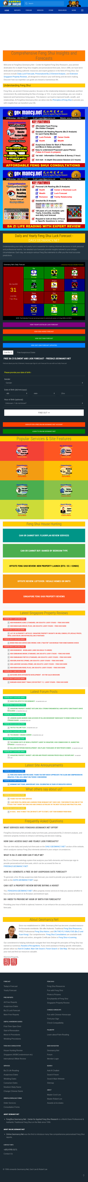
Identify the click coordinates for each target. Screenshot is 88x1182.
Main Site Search (38, 949)
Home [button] (7, 10)
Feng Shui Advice (42, 931)
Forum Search (51, 949)
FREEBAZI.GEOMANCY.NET (58, 358)
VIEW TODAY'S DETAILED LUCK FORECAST (44, 324)
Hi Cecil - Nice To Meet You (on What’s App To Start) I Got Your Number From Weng (40, 812)
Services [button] (40, 10)
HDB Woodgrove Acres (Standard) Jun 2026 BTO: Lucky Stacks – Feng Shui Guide (39, 622)
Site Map (63, 949)
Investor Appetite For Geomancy (22, 701)
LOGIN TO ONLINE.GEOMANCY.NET (44, 431)
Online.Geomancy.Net (15, 1134)
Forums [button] (29, 10)
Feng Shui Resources (73, 929)
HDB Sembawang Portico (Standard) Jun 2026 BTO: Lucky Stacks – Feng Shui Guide (40, 657)
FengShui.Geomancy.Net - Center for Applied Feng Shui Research (32, 1119)
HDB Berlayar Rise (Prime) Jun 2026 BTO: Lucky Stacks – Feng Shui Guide (36, 661)
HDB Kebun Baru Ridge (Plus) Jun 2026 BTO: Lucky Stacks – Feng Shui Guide (37, 668)
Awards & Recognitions (30, 946)
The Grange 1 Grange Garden (21, 735)
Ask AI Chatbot (24, 949)
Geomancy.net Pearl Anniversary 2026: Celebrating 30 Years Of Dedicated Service (41, 784)
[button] (82, 10)
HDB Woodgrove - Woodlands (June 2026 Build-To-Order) (31, 650)
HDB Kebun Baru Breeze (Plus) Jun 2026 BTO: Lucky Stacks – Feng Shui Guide (38, 626)
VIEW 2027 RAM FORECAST (44, 338)
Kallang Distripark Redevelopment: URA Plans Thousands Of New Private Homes (40, 748)
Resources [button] (62, 10)
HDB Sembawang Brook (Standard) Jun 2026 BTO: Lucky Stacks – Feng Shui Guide (40, 654)
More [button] (74, 10)
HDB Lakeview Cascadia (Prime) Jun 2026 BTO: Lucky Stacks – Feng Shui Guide (38, 664)
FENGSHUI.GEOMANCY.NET (20, 891)
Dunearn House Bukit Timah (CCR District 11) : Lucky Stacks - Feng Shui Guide (39, 682)
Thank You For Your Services (21, 799)
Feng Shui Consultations (56, 934)
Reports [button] (17, 10)
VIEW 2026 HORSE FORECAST (44, 331)
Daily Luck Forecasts (25, 74)
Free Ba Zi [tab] (8, 352)
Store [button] (51, 10)
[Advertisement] (44, 31)
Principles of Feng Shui (62, 100)
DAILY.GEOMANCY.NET (44, 240)
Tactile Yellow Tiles (18, 727)
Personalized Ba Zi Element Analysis (50, 74)
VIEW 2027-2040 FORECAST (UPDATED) (44, 345)
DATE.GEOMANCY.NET (23, 880)
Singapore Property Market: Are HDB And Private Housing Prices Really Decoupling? (42, 755)
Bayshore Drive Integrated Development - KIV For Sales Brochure (35, 675)
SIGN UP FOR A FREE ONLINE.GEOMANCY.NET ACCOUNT (44, 424)
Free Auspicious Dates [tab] (26, 352)
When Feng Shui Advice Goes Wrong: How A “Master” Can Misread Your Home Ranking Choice (44, 643)
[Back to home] (12, 3)
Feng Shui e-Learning (67, 937)
